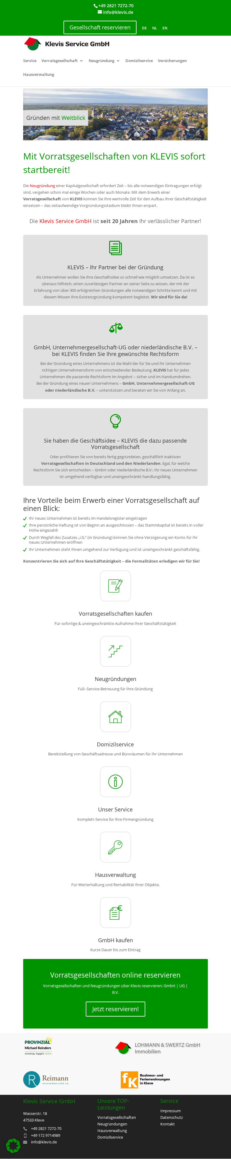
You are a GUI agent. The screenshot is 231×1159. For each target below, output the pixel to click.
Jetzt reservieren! (115, 1009)
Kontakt (167, 1124)
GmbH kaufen (115, 940)
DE (144, 28)
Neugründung (101, 61)
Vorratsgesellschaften (116, 1117)
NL (154, 28)
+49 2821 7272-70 (116, 5)
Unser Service (115, 809)
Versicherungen (172, 61)
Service (29, 61)
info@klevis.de (44, 1142)
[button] (13, 1146)
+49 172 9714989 (45, 1135)
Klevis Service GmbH (65, 221)
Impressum (170, 1110)
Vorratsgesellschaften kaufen (115, 613)
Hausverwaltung (38, 75)
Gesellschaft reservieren (100, 27)
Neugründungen (115, 679)
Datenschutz (171, 1117)
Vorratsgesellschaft (60, 61)
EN (164, 28)
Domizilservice (139, 61)
